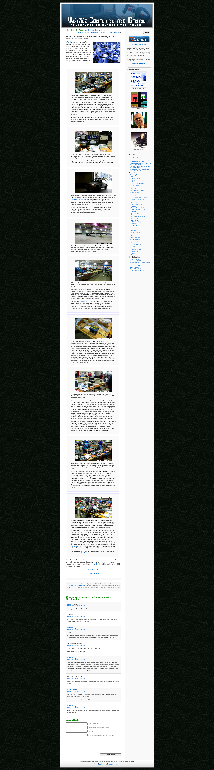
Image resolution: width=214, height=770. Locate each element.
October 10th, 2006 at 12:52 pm (76, 605)
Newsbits (133, 206)
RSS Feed (135, 44)
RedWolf (70, 628)
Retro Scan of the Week (138, 209)
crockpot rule (83, 301)
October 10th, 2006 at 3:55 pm (76, 629)
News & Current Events (137, 183)
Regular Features (135, 192)
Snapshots (134, 215)
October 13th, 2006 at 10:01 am (76, 707)
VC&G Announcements (137, 190)
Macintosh (134, 253)
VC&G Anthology (136, 222)
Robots (133, 255)
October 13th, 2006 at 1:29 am (76, 691)
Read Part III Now (93, 570)
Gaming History (135, 232)
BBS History (134, 241)
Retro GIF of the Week (137, 208)
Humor (133, 180)
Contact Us (142, 44)
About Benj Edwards (139, 63)
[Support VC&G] (139, 42)
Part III (83, 553)
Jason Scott (71, 690)
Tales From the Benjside (138, 216)
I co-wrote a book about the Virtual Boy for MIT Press (140, 167)
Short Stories (135, 213)
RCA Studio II (75, 546)
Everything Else (134, 175)
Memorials (134, 201)
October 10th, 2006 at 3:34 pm (76, 616)
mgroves (70, 604)
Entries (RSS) (100, 764)
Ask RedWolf (134, 194)
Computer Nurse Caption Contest (86, 30)
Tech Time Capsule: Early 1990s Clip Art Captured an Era (140, 163)
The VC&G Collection (136, 269)
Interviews (134, 181)
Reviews (133, 211)
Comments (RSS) (112, 764)
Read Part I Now (93, 573)
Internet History (135, 251)
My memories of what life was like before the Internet (139, 170)
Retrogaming (133, 223)
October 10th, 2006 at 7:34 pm (76, 659)
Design (133, 228)
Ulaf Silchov (134, 220)
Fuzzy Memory (135, 195)
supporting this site (132, 54)
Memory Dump (135, 202)
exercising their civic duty (78, 199)
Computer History (136, 244)
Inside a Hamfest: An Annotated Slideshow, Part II (90, 36)
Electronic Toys (135, 178)
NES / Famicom (135, 235)
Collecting (70, 585)
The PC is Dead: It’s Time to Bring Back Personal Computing (139, 160)
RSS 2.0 (71, 587)
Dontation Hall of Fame (137, 270)
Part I (69, 42)
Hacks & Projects (136, 234)
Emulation (134, 230)
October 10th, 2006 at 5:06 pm (76, 645)
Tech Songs (134, 218)
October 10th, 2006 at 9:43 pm (76, 678)
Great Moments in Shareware (139, 197)
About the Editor (134, 259)
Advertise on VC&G (135, 261)
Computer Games (136, 227)
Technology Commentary (138, 188)
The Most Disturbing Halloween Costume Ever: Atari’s (98, 32)
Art (132, 176)
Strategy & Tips (135, 237)
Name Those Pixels (136, 204)
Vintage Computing (135, 239)
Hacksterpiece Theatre (137, 199)
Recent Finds (84, 585)
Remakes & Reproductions (138, 187)
